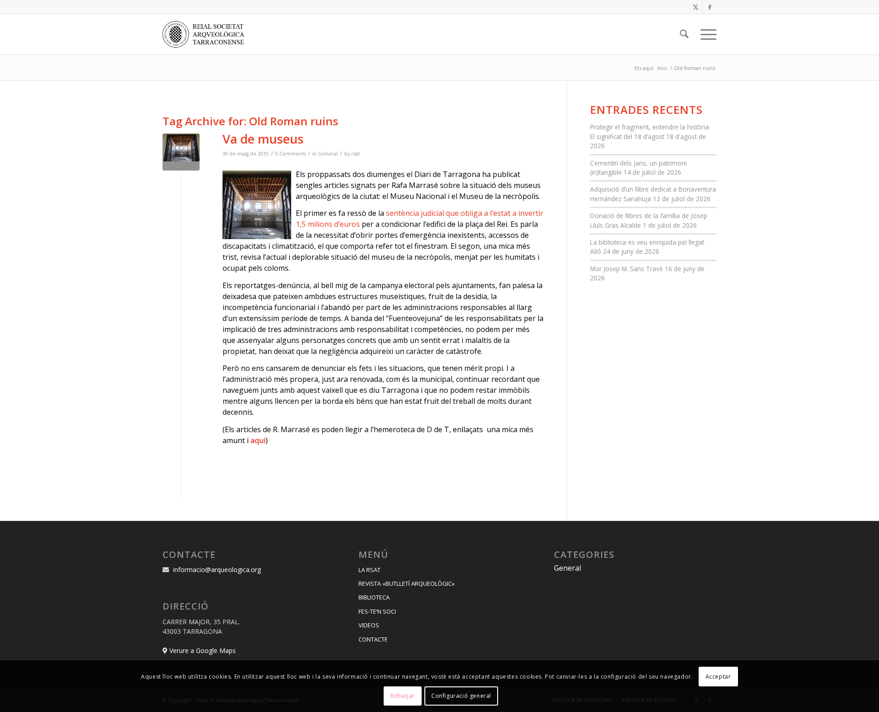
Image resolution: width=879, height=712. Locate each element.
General (328, 153)
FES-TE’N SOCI (377, 611)
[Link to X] (695, 7)
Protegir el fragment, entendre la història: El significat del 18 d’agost (650, 131)
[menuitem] (684, 34)
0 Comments (290, 153)
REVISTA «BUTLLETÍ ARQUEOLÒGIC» (406, 583)
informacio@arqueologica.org (217, 569)
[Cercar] (684, 34)
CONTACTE (373, 639)
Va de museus (263, 138)
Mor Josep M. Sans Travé (626, 268)
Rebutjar (403, 696)
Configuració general (461, 696)
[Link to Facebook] (709, 7)
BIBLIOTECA (374, 597)
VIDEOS (368, 625)
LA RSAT (369, 570)
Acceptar (718, 676)
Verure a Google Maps (202, 650)
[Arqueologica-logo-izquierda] (206, 34)
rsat (355, 153)
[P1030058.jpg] (181, 152)
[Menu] (705, 34)
